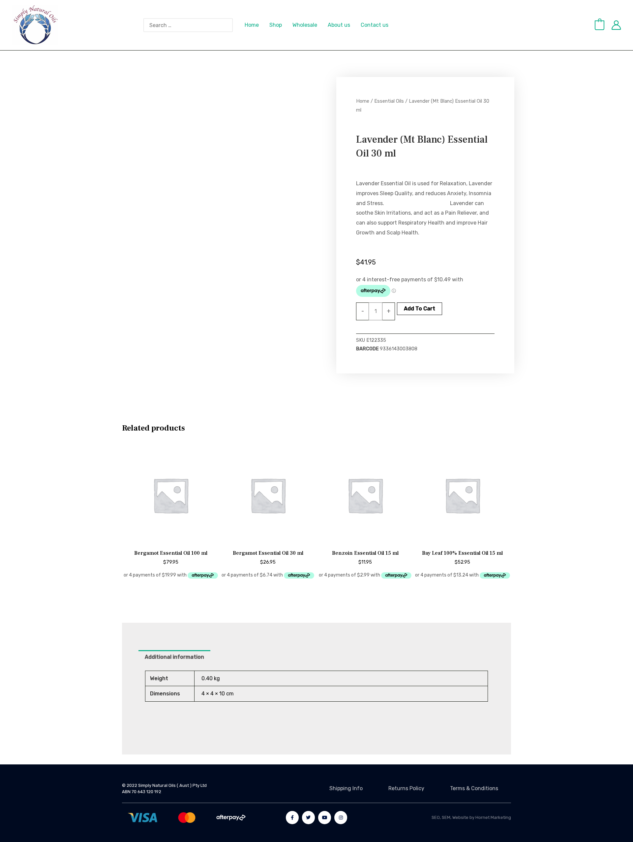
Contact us (374, 25)
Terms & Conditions (474, 788)
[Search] (231, 25)
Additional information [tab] (174, 657)
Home (252, 25)
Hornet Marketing (493, 817)
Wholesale (304, 25)
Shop (275, 25)
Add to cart (419, 308)
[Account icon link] (616, 25)
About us (339, 25)
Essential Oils (389, 101)
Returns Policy (406, 788)
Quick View (170, 538)
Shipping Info (346, 788)
